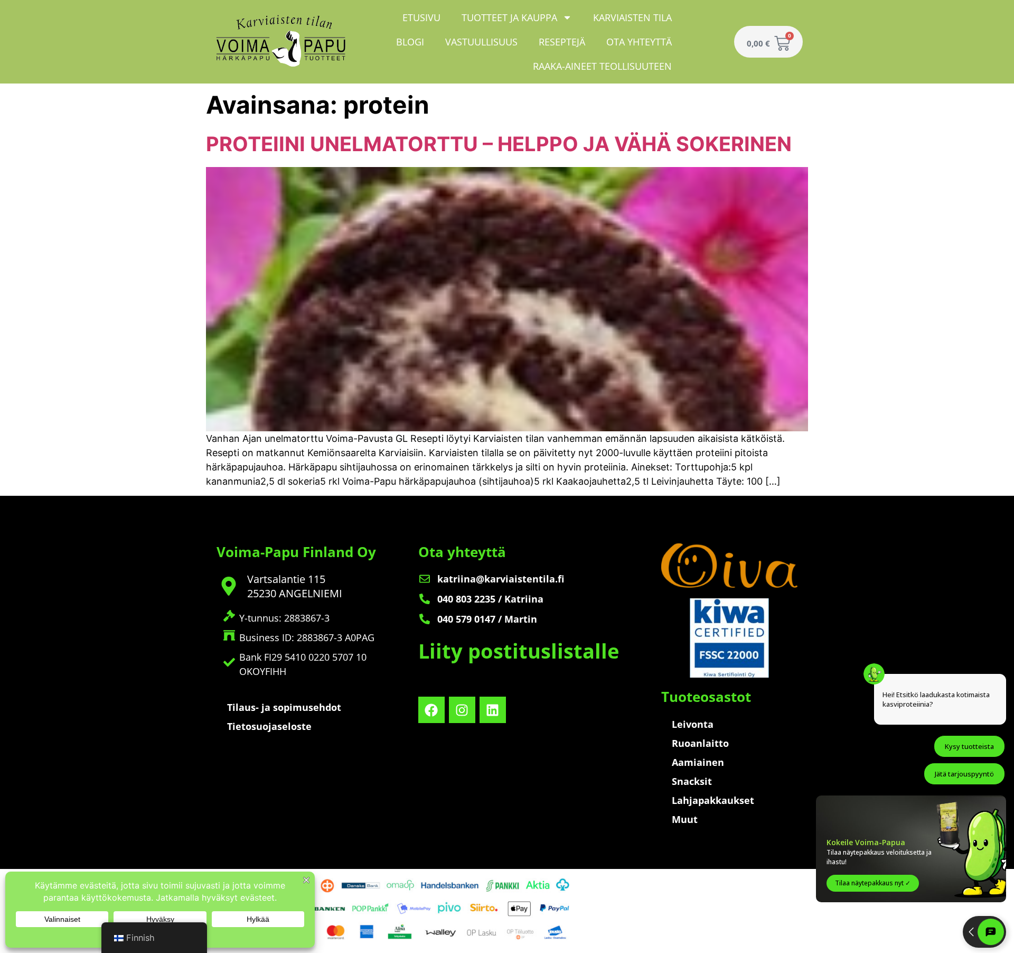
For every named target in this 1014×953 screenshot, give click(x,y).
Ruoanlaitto (700, 743)
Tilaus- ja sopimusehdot (284, 707)
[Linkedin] (493, 710)
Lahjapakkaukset (713, 800)
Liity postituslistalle (518, 650)
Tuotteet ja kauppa (509, 17)
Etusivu (421, 17)
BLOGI (410, 41)
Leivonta (692, 724)
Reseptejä (562, 41)
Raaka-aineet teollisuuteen (602, 66)
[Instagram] (462, 710)
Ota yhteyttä (639, 41)
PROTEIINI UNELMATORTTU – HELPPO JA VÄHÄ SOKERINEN (499, 144)
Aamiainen (698, 762)
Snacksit (692, 781)
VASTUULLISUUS (481, 41)
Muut (685, 819)
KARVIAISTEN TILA (632, 17)
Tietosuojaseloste (269, 726)
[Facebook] (431, 710)
